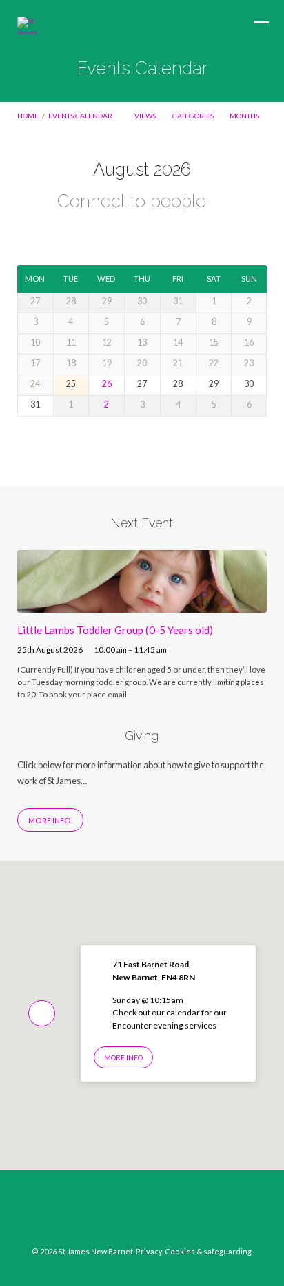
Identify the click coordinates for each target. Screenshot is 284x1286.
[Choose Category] (162, 233)
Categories (193, 116)
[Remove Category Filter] (219, 202)
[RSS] (168, 1214)
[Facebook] (116, 1214)
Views (145, 116)
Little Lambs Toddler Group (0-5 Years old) (115, 630)
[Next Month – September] (120, 233)
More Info (123, 1057)
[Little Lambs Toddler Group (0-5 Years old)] (142, 604)
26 (107, 384)
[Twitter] (142, 1214)
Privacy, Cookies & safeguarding (194, 1251)
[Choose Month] (141, 232)
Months (245, 116)
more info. (50, 820)
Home (28, 116)
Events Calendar (80, 116)
